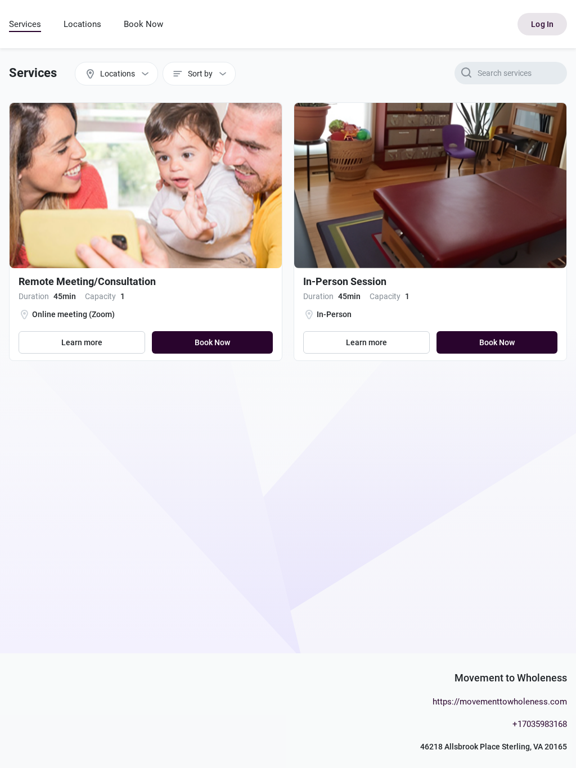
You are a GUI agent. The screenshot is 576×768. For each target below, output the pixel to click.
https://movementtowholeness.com (500, 702)
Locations (82, 24)
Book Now (143, 24)
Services (25, 24)
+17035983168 (539, 724)
